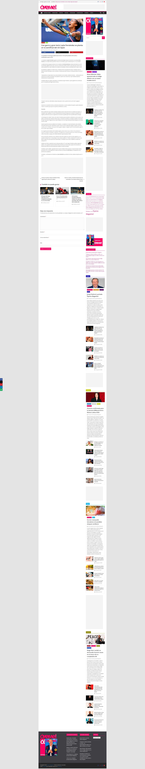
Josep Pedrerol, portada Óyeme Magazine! (94, 252)
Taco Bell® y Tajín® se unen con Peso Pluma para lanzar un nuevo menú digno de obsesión (99, 150)
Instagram (100, 199)
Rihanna (98, 207)
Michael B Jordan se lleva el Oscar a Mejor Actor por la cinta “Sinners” (99, 713)
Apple (90, 196)
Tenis (47, 42)
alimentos (87, 196)
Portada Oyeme (47, 12)
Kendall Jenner (88, 202)
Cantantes (89, 403)
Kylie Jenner (101, 202)
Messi (89, 205)
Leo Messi (91, 204)
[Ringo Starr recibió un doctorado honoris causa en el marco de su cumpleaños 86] (95, 639)
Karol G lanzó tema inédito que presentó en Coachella (98, 480)
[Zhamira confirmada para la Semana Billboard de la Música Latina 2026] (95, 397)
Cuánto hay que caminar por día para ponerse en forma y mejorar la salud (99, 567)
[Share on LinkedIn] (1, 387)
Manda (67, 747)
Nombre (42, 232)
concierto (90, 198)
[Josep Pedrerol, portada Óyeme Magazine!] (95, 283)
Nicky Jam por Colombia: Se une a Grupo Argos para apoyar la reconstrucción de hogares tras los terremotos (98, 123)
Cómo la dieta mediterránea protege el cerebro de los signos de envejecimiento (98, 588)
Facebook (95, 199)
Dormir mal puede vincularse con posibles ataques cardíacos (94, 522)
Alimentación (80, 12)
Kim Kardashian (95, 202)
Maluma (103, 204)
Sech (102, 207)
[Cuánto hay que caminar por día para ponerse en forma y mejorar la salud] (89, 568)
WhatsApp (88, 211)
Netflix (96, 205)
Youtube (91, 211)
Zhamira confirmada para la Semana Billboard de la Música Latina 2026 (95, 410)
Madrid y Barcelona (98, 204)
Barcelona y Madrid (98, 196)
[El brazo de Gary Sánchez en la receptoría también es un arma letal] (47, 188)
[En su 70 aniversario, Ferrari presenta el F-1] (62, 188)
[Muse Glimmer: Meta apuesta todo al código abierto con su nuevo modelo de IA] (95, 65)
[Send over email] (1, 389)
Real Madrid (95, 207)
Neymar (98, 205)
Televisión (101, 289)
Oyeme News (54, 12)
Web (41, 243)
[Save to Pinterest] (1, 384)
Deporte (43, 42)
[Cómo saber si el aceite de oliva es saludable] (89, 582)
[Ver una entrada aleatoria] (103, 12)
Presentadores (96, 289)
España (92, 199)
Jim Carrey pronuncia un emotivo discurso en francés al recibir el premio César (98, 721)
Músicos (88, 645)
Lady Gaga (87, 204)
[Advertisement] (84, 6)
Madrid (94, 204)
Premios (98, 645)
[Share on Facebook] (1, 379)
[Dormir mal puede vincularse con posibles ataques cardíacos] (95, 511)
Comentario (43, 216)
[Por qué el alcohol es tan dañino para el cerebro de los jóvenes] (89, 575)
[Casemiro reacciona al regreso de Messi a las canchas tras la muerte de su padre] (89, 350)
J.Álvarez (87, 201)
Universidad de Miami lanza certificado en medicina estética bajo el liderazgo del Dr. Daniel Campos (99, 453)
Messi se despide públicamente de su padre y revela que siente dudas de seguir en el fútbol (99, 366)
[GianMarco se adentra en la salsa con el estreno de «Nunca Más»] (89, 143)
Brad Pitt (87, 198)
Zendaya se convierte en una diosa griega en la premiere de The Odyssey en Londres (98, 443)
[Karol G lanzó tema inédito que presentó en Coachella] (89, 481)
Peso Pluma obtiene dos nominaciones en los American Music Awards (98, 698)
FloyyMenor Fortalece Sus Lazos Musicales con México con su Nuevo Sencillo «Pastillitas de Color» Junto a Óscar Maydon (99, 112)
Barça (103, 196)
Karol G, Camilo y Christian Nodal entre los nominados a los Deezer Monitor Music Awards (74, 179)
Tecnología (72, 12)
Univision (101, 208)
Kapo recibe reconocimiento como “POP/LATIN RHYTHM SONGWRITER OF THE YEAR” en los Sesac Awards (98, 688)
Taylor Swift (95, 208)
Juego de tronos (96, 201)
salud (101, 207)
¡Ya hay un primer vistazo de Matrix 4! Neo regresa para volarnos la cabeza (51, 178)
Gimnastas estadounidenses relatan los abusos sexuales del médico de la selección (77, 199)
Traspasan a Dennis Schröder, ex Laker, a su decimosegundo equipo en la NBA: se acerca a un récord (95, 255)
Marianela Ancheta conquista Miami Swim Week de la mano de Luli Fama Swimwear (99, 461)
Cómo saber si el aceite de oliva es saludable (98, 581)
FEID (97, 199)
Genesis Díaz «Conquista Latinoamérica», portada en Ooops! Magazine (71, 739)
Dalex (89, 199)
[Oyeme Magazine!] (41, 12)
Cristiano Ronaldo (99, 198)
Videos (91, 12)
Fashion (66, 12)
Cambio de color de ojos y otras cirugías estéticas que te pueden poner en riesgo (99, 559)
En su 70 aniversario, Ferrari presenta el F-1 (62, 197)
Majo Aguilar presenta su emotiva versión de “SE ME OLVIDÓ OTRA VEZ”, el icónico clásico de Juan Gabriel (99, 134)
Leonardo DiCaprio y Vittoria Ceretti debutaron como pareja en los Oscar (98, 705)
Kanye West (101, 201)
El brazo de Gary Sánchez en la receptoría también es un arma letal (46, 198)
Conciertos (93, 198)
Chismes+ (86, 12)
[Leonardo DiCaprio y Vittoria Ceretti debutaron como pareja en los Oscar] (89, 707)
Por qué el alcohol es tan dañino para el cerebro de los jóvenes (99, 574)
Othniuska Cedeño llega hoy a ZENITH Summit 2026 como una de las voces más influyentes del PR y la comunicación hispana (99, 471)
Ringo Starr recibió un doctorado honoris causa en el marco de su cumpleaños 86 (95, 653)
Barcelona (93, 196)
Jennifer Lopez (91, 201)
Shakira (92, 208)
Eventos (61, 12)
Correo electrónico (44, 237)
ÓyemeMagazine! (54, 50)
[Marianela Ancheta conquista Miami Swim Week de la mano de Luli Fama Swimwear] (89, 463)
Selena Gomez (88, 208)
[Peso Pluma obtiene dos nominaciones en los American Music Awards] (89, 698)
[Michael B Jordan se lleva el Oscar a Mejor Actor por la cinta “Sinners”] (89, 714)
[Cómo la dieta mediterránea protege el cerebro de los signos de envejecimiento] (89, 589)
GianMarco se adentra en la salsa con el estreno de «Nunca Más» (99, 142)
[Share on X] (1, 382)
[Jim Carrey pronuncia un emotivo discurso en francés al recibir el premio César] (89, 722)
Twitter (98, 208)
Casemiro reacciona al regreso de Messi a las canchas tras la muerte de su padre (98, 349)
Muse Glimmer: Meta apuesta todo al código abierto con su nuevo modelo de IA (94, 77)
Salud (94, 517)
